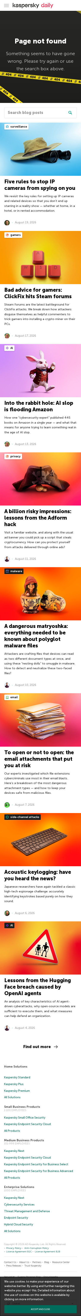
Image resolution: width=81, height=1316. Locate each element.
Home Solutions (15, 1066)
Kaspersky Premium (17, 1090)
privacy (15, 456)
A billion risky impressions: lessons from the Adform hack (37, 517)
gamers (15, 235)
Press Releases (13, 1265)
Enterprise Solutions (19, 1187)
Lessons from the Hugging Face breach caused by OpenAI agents (37, 986)
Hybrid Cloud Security (18, 1224)
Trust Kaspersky (32, 1265)
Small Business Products (22, 1107)
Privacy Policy (13, 1248)
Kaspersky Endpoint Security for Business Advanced (38, 1171)
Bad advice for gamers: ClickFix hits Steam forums (38, 293)
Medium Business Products (24, 1140)
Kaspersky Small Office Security (24, 1117)
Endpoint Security (16, 1217)
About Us (24, 1262)
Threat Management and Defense (27, 1211)
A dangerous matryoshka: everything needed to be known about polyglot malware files (36, 636)
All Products (12, 1130)
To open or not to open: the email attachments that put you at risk (39, 758)
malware (16, 571)
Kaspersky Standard (17, 1077)
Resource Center (61, 1262)
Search (70, 112)
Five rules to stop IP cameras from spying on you (39, 184)
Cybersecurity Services (19, 1204)
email (14, 697)
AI (11, 348)
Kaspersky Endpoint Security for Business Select (36, 1164)
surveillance (18, 126)
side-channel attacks (24, 817)
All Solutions (12, 1097)
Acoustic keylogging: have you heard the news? (37, 875)
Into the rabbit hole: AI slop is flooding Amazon (38, 406)
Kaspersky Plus (14, 1084)
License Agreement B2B (47, 1251)
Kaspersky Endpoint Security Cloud (27, 1124)
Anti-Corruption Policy (36, 1248)
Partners (36, 1262)
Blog (46, 1262)
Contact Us (10, 1262)
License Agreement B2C (19, 1251)
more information (31, 1299)
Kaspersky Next (14, 1151)
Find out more (37, 1046)
